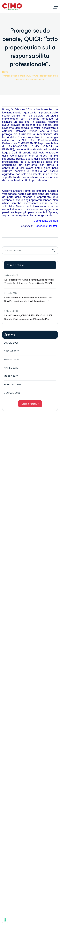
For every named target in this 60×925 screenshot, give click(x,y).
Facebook (41, 225)
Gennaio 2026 (12, 392)
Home (5, 71)
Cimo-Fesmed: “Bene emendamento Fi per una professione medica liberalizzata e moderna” (28, 301)
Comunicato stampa (46, 220)
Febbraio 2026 (12, 384)
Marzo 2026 (11, 376)
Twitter (53, 225)
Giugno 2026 (11, 351)
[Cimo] (12, 6)
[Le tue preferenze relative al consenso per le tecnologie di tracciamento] (5, 920)
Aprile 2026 (11, 367)
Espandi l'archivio (30, 403)
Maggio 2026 (11, 359)
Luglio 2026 (11, 342)
